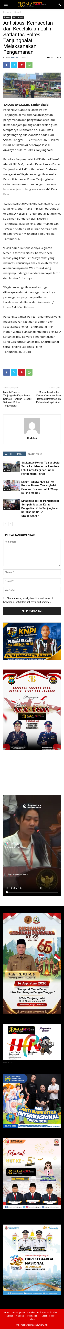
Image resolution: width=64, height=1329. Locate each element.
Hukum (32, 1319)
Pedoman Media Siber (47, 1312)
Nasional (20, 1315)
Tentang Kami (18, 1312)
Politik (52, 1315)
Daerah (17, 12)
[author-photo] (32, 433)
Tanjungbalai (18, 17)
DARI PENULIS (35, 454)
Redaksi (14, 57)
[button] (5, 4)
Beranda (7, 12)
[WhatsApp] (29, 65)
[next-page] (11, 524)
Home (7, 1312)
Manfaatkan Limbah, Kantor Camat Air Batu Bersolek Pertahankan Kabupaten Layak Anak (48, 397)
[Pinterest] (21, 65)
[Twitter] (14, 65)
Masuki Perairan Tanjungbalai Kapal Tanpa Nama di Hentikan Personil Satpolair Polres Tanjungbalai (17, 399)
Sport (44, 1315)
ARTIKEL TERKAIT (14, 454)
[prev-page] (5, 524)
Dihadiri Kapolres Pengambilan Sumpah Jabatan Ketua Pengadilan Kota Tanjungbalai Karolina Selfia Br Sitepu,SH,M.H (40, 508)
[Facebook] (6, 65)
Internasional (33, 1315)
